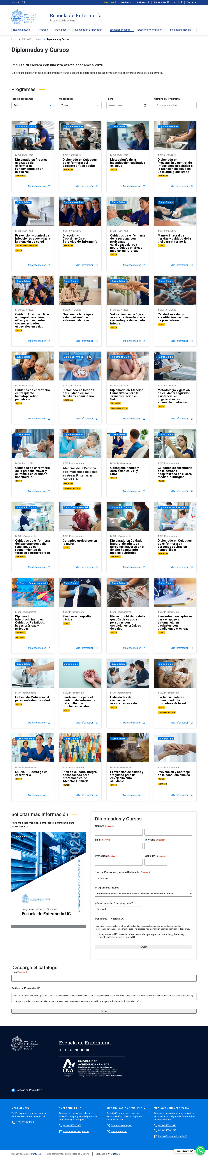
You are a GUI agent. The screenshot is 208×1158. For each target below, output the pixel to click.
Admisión (109, 2)
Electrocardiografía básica (77, 618)
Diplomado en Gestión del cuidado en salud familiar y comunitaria (78, 393)
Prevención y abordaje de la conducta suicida (174, 773)
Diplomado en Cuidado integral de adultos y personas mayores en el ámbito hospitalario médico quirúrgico (127, 546)
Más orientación (119, 1131)
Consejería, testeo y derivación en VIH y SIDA (124, 470)
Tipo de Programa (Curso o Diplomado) (122, 872)
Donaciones (160, 2)
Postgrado (61, 30)
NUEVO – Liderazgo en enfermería (31, 773)
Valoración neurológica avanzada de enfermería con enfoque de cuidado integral (127, 319)
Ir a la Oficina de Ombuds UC (172, 1136)
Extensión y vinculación (149, 30)
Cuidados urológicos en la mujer (80, 542)
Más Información (39, 186)
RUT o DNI (155, 856)
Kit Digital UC (114, 1154)
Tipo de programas (22, 98)
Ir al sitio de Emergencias (76, 1131)
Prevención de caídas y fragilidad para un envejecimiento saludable (127, 776)
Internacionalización (180, 30)
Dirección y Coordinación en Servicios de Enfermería (80, 238)
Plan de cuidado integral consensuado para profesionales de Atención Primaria (80, 776)
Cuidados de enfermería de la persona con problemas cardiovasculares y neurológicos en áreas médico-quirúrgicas (127, 243)
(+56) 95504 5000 (72, 1125)
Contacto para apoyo (121, 1125)
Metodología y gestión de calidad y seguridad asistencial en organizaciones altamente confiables (174, 396)
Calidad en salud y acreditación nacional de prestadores (173, 317)
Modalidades (66, 98)
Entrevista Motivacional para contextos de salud (32, 699)
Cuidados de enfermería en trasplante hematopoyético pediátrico (32, 395)
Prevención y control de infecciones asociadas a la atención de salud (32, 238)
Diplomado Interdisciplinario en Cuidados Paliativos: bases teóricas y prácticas (30, 622)
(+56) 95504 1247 (167, 1130)
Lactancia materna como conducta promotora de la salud (173, 700)
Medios (126, 2)
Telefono (154, 839)
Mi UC (177, 2)
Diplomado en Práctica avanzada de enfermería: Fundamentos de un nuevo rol (31, 165)
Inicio (13, 39)
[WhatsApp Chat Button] (200, 1150)
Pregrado (43, 30)
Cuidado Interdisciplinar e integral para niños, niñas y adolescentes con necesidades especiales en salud (32, 320)
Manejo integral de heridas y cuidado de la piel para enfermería (174, 238)
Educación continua (120, 30)
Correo (192, 2)
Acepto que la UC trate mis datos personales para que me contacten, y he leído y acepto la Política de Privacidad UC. (142, 936)
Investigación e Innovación (88, 30)
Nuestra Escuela (21, 30)
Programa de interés (107, 887)
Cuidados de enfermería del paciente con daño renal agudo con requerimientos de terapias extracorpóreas (32, 546)
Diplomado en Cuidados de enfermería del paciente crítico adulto (80, 162)
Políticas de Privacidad (26, 1090)
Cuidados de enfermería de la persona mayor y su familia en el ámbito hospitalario (32, 472)
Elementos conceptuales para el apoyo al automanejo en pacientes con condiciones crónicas (175, 622)
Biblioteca (141, 2)
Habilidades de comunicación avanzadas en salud (124, 700)
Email (102, 839)
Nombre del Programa (167, 98)
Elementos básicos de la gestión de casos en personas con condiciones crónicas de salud (127, 622)
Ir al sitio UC (17, 2)
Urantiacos (35, 1154)
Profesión (105, 856)
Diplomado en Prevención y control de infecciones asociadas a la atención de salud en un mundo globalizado (175, 165)
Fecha (109, 98)
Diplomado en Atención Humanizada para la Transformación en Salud (126, 395)
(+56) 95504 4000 (25, 1122)
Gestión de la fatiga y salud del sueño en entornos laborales (78, 317)
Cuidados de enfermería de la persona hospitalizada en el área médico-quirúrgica (175, 472)
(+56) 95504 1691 (167, 1125)
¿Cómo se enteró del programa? (114, 903)
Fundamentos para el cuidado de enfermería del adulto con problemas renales (79, 702)
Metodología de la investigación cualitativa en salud (127, 162)
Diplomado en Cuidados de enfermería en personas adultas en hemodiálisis (175, 545)
